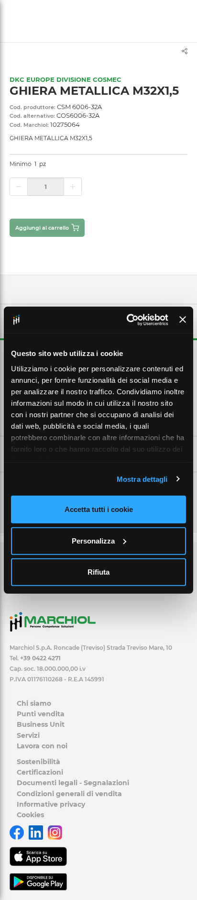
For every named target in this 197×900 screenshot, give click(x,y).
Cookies (30, 815)
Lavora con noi (42, 746)
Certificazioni (40, 772)
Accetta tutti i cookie (99, 509)
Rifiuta (98, 572)
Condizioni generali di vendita (69, 793)
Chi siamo (34, 703)
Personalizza (93, 540)
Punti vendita (41, 714)
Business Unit (41, 724)
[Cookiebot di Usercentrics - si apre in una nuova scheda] (127, 319)
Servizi (28, 735)
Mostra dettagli (142, 479)
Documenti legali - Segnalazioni (73, 782)
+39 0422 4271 (40, 658)
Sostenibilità (38, 761)
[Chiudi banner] (182, 319)
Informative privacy (51, 804)
